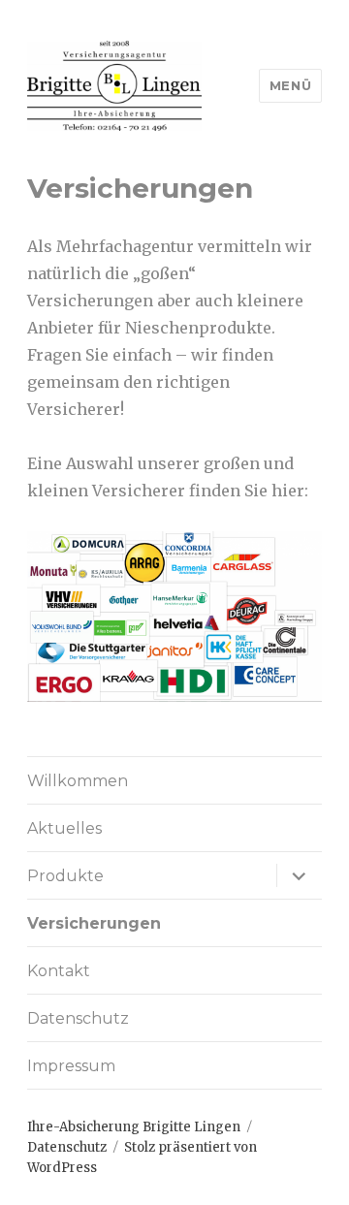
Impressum (71, 1066)
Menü (290, 85)
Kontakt (58, 971)
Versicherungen (94, 923)
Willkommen (77, 781)
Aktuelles (64, 828)
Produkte (65, 876)
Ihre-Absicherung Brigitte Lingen (133, 1127)
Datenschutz (78, 1018)
